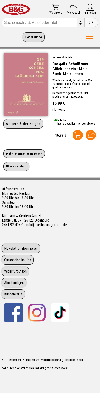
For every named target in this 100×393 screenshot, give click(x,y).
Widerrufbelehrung (52, 360)
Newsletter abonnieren (20, 248)
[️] (80, 22)
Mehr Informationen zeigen (24, 153)
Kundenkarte (13, 294)
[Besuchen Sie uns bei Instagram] (36, 312)
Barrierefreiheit (74, 360)
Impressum (32, 360)
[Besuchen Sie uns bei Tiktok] (60, 312)
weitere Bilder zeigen (23, 124)
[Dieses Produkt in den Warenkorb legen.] (78, 135)
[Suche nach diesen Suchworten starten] (91, 22)
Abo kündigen (14, 282)
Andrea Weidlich (62, 57)
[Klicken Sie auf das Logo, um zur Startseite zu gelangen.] (16, 10)
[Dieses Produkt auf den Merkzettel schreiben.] (91, 135)
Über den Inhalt (16, 166)
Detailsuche (33, 37)
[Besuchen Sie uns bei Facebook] (13, 312)
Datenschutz (16, 360)
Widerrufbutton (15, 271)
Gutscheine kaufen (17, 260)
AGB (4, 360)
